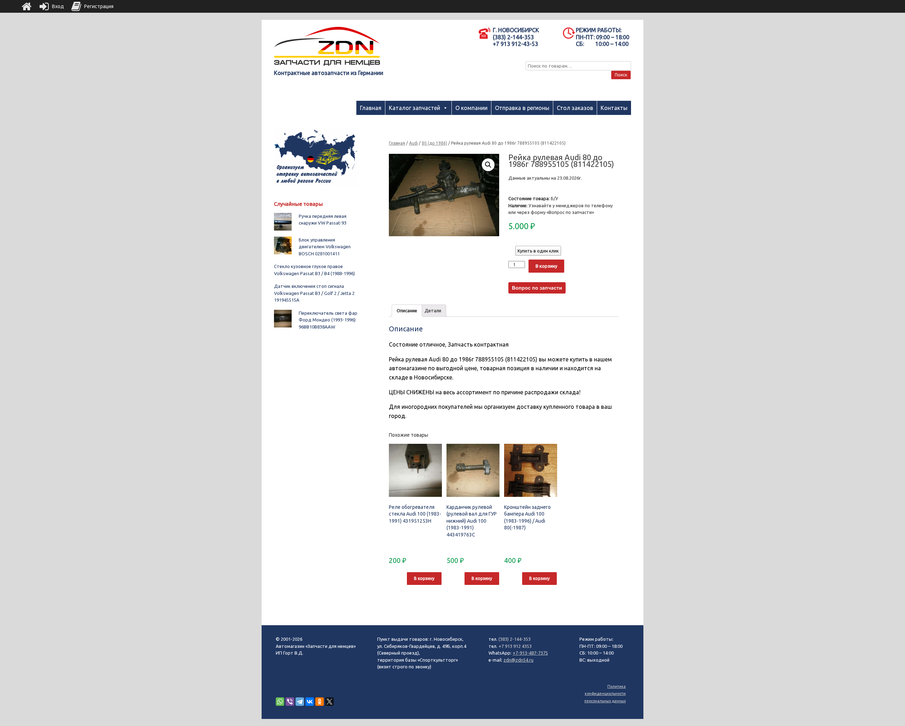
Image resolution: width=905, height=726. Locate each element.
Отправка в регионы (522, 108)
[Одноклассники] (319, 701)
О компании (471, 108)
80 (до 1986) (434, 143)
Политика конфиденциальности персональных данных (605, 693)
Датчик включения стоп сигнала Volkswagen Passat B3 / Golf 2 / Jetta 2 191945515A (314, 293)
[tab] (407, 310)
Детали (433, 310)
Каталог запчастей (414, 108)
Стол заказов (575, 108)
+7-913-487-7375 (530, 652)
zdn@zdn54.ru (518, 659)
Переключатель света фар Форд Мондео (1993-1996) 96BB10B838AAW (328, 319)
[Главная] (26, 6)
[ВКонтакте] (309, 701)
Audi (413, 143)
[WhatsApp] (280, 701)
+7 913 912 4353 (515, 646)
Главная (370, 108)
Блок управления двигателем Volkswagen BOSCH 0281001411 (325, 246)
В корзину (546, 265)
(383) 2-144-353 (514, 639)
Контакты (614, 108)
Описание (407, 310)
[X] (329, 701)
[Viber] (290, 701)
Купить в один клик (538, 250)
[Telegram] (300, 701)
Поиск (621, 74)
